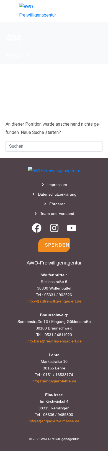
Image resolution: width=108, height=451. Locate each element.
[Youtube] (71, 228)
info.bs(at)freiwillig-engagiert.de (54, 341)
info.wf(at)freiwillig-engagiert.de (54, 301)
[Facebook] (37, 228)
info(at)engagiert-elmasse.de (54, 421)
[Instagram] (54, 228)
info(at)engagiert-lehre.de (54, 381)
